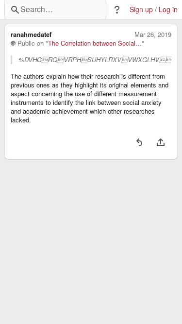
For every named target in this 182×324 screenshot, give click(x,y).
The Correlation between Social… (95, 43)
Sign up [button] (141, 9)
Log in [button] (168, 9)
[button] (117, 9)
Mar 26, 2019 (152, 34)
